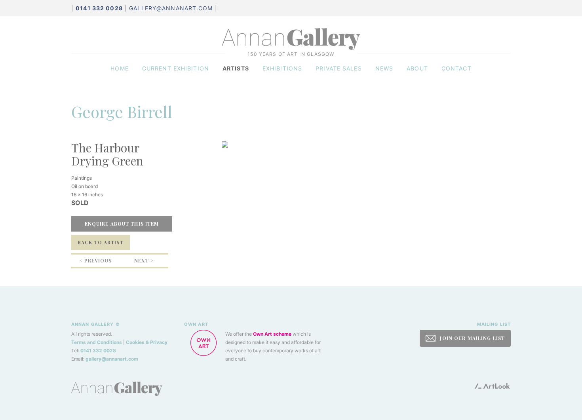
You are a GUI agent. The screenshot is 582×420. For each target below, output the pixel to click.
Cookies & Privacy (146, 342)
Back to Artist (101, 242)
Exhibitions (282, 68)
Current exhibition (175, 68)
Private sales (339, 68)
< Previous (96, 260)
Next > (144, 260)
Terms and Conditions (96, 342)
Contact (456, 68)
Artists (236, 68)
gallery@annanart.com (171, 8)
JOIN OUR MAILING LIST (471, 338)
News (384, 68)
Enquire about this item (122, 223)
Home (119, 68)
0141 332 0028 (98, 350)
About (417, 68)
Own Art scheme (272, 334)
